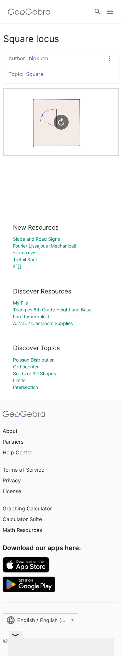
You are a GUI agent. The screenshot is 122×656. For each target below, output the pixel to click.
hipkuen (38, 58)
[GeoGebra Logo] (29, 11)
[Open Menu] (110, 12)
